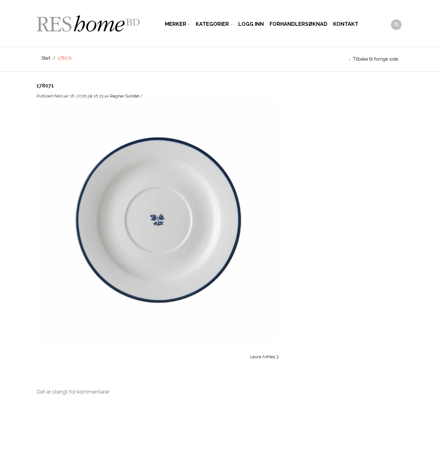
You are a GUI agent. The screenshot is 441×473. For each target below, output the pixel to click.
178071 (45, 86)
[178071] (157, 219)
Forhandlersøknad (298, 24)
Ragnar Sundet (124, 96)
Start (45, 58)
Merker (175, 24)
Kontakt (345, 24)
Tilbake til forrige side (375, 59)
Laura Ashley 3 (264, 356)
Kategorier (212, 24)
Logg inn (251, 24)
